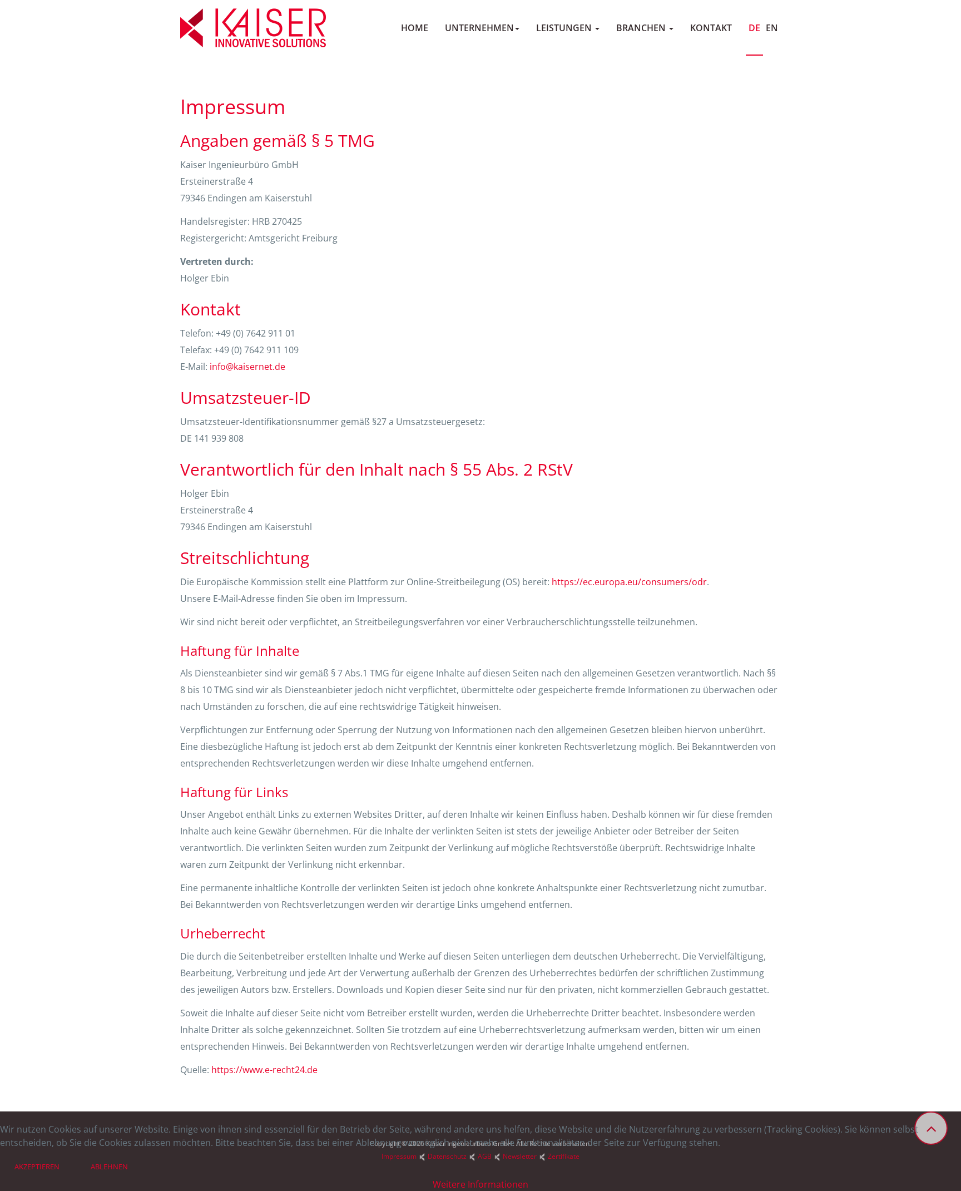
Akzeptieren (37, 1167)
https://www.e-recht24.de (264, 1070)
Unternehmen (479, 28)
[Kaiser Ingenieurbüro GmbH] (253, 27)
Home (414, 28)
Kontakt (711, 28)
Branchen (642, 28)
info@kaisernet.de (247, 366)
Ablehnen (109, 1167)
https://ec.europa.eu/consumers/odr (629, 582)
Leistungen (565, 28)
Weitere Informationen (480, 1184)
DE (754, 28)
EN (772, 28)
